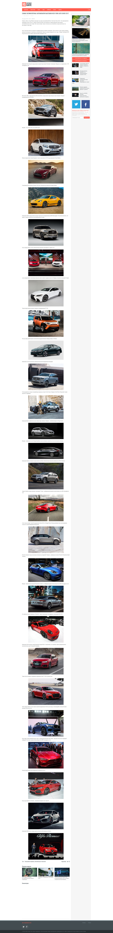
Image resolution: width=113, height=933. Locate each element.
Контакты (84, 922)
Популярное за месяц (81, 60)
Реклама (89, 922)
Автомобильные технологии (40, 861)
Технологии (26, 9)
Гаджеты (60, 9)
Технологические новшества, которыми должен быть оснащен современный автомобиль (62, 878)
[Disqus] (46, 900)
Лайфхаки (49, 9)
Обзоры (54, 9)
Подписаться (86, 117)
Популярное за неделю (81, 58)
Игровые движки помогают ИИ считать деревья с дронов (84, 88)
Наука (43, 9)
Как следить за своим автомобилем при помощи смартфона (28, 878)
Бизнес (39, 9)
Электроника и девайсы (29, 861)
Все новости (26, 15)
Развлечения (32, 9)
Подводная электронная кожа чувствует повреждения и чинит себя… (80, 81)
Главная (31, 15)
